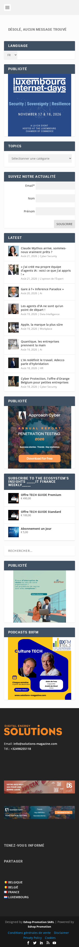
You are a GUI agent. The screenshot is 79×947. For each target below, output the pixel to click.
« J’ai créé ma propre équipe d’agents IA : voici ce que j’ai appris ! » (46, 270)
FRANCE (13, 892)
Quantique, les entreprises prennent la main (40, 343)
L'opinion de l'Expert (51, 278)
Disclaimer (61, 933)
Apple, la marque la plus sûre (42, 325)
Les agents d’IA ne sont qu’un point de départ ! (42, 308)
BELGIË (13, 887)
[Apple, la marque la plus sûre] (13, 327)
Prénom (29, 211)
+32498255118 (21, 749)
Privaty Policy (32, 938)
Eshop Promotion (39, 926)
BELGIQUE (15, 882)
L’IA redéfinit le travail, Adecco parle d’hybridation (42, 362)
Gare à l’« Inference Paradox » (42, 289)
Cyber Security (48, 256)
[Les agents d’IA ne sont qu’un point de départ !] (13, 309)
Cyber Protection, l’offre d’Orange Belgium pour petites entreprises (45, 380)
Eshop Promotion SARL (38, 922)
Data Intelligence (50, 314)
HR (41, 368)
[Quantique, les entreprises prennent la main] (13, 344)
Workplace (46, 328)
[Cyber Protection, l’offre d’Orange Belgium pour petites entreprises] (13, 381)
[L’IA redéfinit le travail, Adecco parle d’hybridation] (13, 363)
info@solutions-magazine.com (35, 744)
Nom (31, 198)
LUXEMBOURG (18, 897)
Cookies (50, 938)
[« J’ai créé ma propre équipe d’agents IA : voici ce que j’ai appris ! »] (13, 269)
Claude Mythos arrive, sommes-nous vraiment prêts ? (43, 250)
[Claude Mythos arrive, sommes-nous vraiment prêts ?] (13, 251)
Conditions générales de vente (29, 933)
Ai (41, 293)
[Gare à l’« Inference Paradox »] (13, 292)
